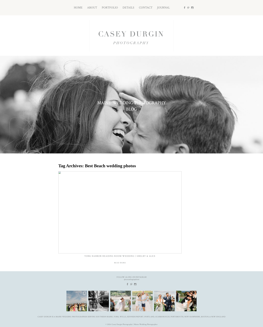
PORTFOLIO (110, 8)
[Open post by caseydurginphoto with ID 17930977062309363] (120, 301)
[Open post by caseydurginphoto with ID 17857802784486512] (186, 301)
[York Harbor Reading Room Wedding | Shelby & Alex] (120, 212)
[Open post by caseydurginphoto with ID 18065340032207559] (164, 301)
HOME (78, 8)
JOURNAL (163, 8)
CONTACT (145, 8)
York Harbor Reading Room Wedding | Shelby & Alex (119, 256)
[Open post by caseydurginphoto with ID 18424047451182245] (98, 301)
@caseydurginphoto (131, 279)
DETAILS (128, 8)
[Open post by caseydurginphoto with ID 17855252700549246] (142, 301)
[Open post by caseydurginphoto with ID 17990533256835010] (76, 301)
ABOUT (92, 8)
